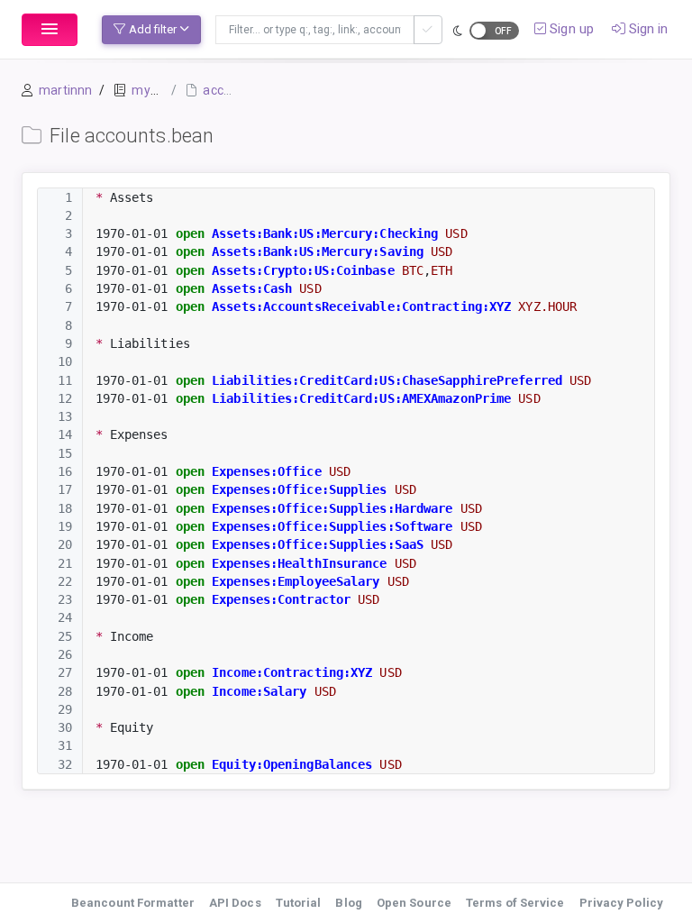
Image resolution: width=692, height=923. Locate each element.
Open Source (414, 902)
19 (65, 526)
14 (65, 434)
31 (65, 745)
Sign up (570, 29)
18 (65, 508)
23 (65, 599)
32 (65, 764)
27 (65, 672)
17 (65, 489)
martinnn (65, 90)
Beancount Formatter (133, 902)
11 (65, 380)
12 (65, 398)
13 (65, 416)
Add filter (153, 29)
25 (65, 636)
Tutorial (299, 902)
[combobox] (314, 29)
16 (65, 471)
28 (65, 691)
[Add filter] (428, 29)
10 (65, 361)
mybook (155, 90)
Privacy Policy (621, 902)
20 (65, 544)
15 (65, 453)
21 (65, 563)
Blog (348, 902)
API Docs (235, 902)
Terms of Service (515, 902)
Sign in (647, 29)
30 (65, 727)
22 (65, 581)
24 (65, 617)
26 (65, 654)
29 (65, 709)
